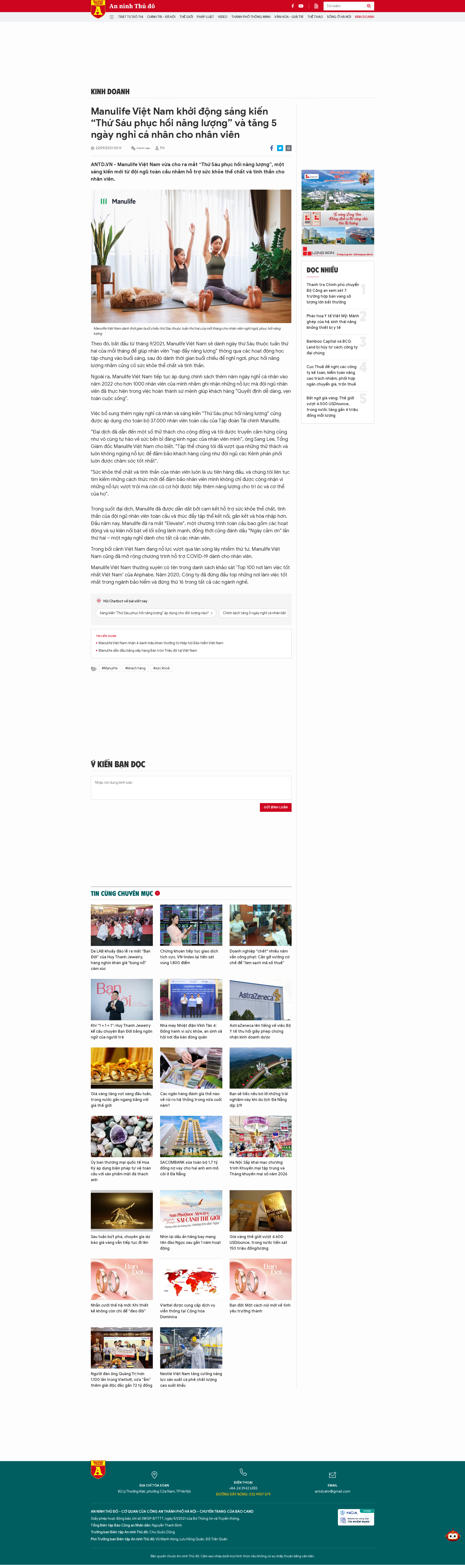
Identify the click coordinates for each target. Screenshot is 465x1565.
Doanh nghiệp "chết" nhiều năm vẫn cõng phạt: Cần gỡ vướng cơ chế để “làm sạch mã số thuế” (259, 957)
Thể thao (315, 17)
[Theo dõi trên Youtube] (301, 6)
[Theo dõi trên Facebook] (294, 6)
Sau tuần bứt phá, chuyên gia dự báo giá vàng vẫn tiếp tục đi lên (120, 1239)
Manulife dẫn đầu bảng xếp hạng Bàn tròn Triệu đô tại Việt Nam (148, 651)
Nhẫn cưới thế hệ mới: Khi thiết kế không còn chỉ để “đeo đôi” (119, 1308)
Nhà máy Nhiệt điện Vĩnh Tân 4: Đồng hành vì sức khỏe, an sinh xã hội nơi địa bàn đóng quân (191, 1031)
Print (289, 148)
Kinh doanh (364, 17)
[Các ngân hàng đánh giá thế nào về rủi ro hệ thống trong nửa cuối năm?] (191, 1068)
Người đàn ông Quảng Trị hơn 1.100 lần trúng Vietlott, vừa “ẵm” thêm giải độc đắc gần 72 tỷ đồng (121, 1379)
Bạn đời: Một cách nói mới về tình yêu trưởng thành (260, 1308)
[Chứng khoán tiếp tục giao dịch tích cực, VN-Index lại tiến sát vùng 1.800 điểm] (191, 925)
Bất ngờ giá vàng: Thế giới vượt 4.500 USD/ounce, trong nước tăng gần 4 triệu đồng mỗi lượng (332, 407)
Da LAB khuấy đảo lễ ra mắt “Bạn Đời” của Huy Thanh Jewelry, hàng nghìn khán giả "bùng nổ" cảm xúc (120, 960)
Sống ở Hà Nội (339, 17)
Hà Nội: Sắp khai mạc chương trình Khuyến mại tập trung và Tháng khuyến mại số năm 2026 (258, 1168)
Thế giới (186, 17)
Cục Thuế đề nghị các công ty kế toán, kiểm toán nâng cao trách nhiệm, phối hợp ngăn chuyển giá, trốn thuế (331, 375)
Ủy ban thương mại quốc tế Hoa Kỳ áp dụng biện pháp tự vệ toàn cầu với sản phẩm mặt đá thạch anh (121, 1171)
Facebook (272, 148)
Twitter (280, 148)
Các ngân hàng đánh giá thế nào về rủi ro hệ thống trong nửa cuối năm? (191, 1100)
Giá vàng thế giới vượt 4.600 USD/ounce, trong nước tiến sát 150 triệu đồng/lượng (258, 1242)
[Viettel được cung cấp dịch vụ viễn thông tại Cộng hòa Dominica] (191, 1279)
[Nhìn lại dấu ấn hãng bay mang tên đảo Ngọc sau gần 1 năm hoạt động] (191, 1211)
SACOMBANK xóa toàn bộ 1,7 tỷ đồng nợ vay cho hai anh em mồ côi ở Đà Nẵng (189, 1168)
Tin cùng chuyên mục (122, 893)
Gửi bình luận (276, 807)
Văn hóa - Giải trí (288, 17)
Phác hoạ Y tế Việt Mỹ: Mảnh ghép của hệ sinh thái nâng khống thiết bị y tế (333, 322)
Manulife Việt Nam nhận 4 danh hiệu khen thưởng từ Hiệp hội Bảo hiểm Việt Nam (161, 643)
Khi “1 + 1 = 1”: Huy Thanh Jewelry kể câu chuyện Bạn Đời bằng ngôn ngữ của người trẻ (121, 1031)
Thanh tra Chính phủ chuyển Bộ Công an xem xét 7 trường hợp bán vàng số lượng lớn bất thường (333, 293)
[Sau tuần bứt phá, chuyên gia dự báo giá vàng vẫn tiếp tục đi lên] (122, 1211)
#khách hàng (135, 668)
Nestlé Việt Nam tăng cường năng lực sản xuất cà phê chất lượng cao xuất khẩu (191, 1379)
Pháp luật (205, 17)
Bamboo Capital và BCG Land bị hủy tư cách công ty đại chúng (332, 347)
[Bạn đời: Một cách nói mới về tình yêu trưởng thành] (261, 1279)
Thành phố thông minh (251, 17)
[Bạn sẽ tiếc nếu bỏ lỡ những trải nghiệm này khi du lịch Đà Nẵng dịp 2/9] (261, 1068)
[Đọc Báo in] (319, 6)
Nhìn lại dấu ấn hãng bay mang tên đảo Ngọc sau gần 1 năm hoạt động (190, 1242)
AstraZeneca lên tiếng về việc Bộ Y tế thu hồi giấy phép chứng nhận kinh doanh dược (260, 1031)
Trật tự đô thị (130, 17)
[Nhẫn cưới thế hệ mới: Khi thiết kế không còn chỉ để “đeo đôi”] (122, 1279)
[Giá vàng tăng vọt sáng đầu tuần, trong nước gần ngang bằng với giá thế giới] (122, 1068)
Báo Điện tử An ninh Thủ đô (98, 9)
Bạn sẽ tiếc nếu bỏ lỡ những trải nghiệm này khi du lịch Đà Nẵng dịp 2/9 (259, 1100)
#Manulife (109, 668)
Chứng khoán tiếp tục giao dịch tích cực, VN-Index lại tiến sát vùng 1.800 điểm (189, 957)
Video (222, 17)
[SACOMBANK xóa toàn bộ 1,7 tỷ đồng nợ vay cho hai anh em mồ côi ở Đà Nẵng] (191, 1136)
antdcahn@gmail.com (332, 1491)
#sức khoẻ (161, 668)
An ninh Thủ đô (132, 6)
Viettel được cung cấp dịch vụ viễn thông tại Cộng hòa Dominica (187, 1311)
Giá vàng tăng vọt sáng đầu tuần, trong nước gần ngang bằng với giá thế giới (121, 1100)
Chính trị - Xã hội (161, 17)
